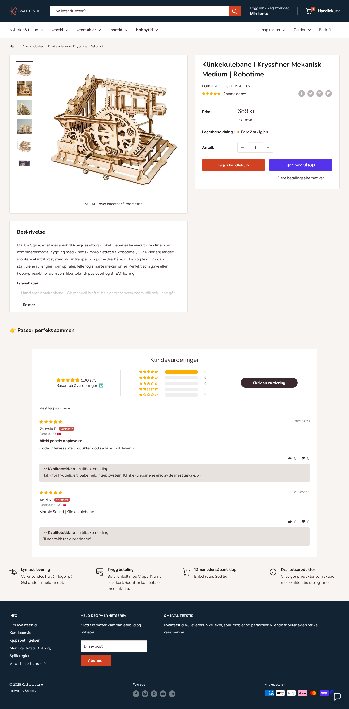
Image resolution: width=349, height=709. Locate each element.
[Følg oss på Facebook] (136, 693)
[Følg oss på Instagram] (145, 693)
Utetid (57, 29)
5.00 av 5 (88, 380)
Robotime (211, 86)
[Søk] (235, 11)
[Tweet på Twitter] (319, 93)
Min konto (259, 13)
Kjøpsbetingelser (24, 640)
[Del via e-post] (328, 93)
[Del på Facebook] (301, 93)
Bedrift (325, 29)
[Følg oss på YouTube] (163, 693)
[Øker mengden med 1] (268, 147)
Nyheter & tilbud (23, 29)
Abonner (96, 660)
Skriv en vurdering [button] (269, 382)
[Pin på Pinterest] (310, 93)
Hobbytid (144, 29)
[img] (50, 421)
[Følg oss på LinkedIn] (172, 693)
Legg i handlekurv (233, 165)
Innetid (115, 29)
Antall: (208, 147)
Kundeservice (21, 632)
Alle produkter (32, 46)
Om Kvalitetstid (23, 625)
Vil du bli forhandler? (27, 663)
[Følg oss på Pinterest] (154, 693)
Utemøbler (86, 29)
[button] (148, 372)
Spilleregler (19, 655)
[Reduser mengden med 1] (243, 147)
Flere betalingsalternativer (300, 177)
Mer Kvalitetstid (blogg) (30, 648)
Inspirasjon (270, 29)
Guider (300, 29)
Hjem (13, 46)
